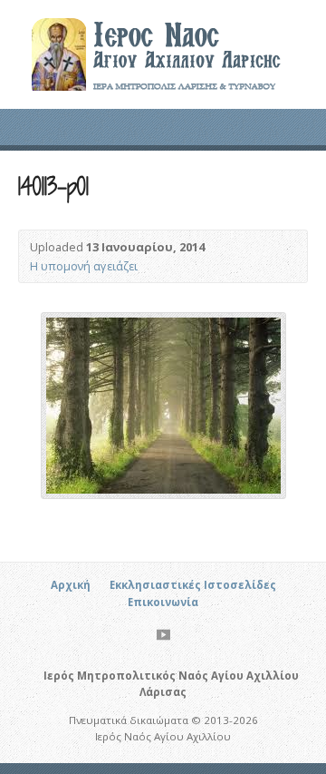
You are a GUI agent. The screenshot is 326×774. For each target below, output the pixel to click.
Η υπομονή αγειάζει (84, 266)
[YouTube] (163, 635)
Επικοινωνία (163, 602)
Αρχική (71, 585)
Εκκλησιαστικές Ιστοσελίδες (193, 585)
